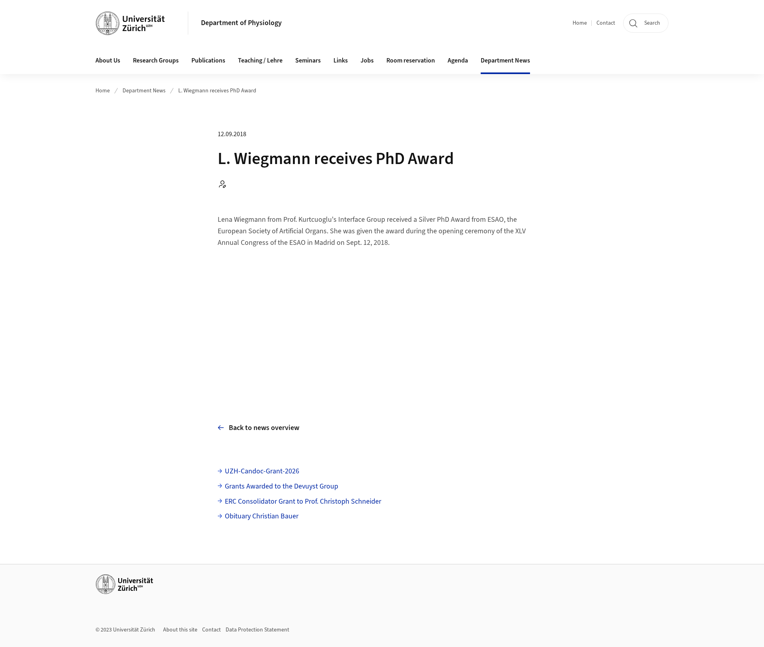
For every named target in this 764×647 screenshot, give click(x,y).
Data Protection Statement (257, 630)
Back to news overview (264, 428)
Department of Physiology (241, 23)
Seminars (308, 60)
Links (340, 60)
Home (580, 23)
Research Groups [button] (156, 60)
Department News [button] (505, 60)
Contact (605, 23)
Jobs (367, 60)
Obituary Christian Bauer (261, 516)
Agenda (458, 60)
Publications (208, 60)
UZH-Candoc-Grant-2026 (262, 471)
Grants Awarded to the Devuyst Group (281, 486)
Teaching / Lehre (260, 60)
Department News (144, 91)
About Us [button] (108, 60)
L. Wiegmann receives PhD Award (217, 91)
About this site (180, 630)
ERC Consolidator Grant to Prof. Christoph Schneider (303, 501)
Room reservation (410, 60)
